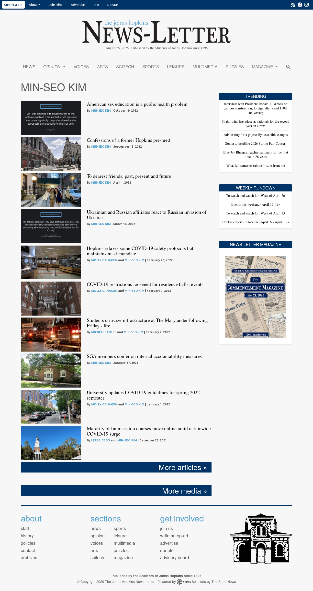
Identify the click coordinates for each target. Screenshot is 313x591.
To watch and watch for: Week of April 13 (255, 213)
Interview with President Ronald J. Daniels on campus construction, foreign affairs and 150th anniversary (256, 108)
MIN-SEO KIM (101, 110)
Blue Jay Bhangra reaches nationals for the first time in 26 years (255, 154)
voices (96, 543)
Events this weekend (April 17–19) (255, 204)
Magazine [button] (263, 66)
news (95, 528)
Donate (112, 4)
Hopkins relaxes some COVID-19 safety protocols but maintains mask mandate (140, 251)
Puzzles (235, 66)
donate (167, 550)
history (27, 535)
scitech (97, 557)
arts (94, 550)
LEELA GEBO (100, 440)
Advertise (78, 4)
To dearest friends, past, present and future (129, 176)
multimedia (124, 543)
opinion (97, 535)
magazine (123, 557)
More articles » (183, 467)
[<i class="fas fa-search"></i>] (288, 66)
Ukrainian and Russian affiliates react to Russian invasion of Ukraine (146, 215)
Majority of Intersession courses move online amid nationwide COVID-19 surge (149, 431)
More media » (184, 490)
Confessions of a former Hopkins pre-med (128, 140)
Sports (150, 66)
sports (120, 528)
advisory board (174, 557)
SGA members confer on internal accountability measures (144, 356)
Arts (102, 66)
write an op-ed (174, 535)
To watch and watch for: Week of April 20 (255, 195)
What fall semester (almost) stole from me (255, 165)
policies (28, 543)
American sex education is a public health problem (137, 104)
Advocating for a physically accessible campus (256, 134)
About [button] (33, 4)
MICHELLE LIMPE (103, 332)
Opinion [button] (52, 66)
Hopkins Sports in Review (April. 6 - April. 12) (255, 222)
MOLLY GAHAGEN (104, 260)
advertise (169, 543)
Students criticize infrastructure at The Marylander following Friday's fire (147, 323)
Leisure (175, 66)
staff (25, 528)
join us (166, 528)
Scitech (125, 66)
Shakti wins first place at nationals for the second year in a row (255, 123)
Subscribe (55, 4)
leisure (120, 535)
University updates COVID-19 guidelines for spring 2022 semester (143, 395)
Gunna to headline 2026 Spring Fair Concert (255, 143)
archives (29, 557)
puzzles (121, 550)
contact (28, 550)
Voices (81, 66)
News (29, 66)
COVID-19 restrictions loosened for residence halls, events (145, 284)
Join (96, 4)
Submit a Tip (13, 4)
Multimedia (205, 66)
